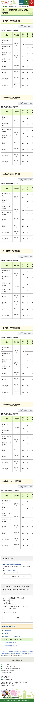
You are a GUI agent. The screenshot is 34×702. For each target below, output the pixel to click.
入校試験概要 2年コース (10, 645)
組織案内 (24, 651)
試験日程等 (6, 633)
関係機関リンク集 (6, 672)
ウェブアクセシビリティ (8, 666)
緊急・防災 (31, 3)
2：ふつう (7, 602)
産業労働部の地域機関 (7, 653)
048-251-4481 (11, 571)
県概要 (19, 651)
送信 (18, 618)
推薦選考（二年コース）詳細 (11, 636)
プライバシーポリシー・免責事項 (11, 668)
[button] (21, 2)
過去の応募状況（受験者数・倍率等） (14, 639)
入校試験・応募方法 (8, 626)
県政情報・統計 (12, 651)
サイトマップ (5, 664)
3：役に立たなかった (10, 604)
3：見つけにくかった (10, 612)
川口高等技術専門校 (15, 564)
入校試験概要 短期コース (10, 642)
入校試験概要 (7, 630)
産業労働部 (6, 564)
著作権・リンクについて (8, 670)
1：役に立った (8, 600)
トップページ (4, 651)
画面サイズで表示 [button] (28, 26)
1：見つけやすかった (10, 608)
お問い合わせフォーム (18, 576)
